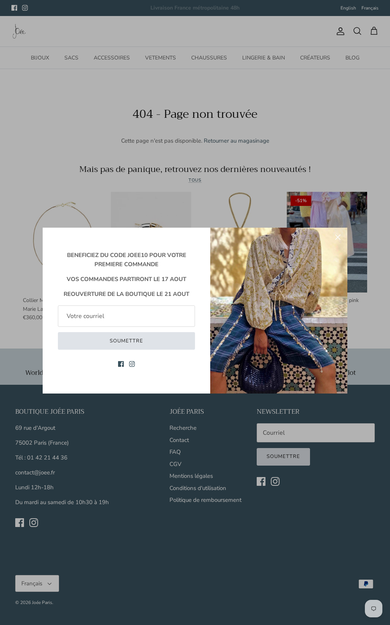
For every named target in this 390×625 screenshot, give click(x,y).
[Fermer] (337, 237)
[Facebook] (121, 364)
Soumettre (126, 340)
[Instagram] (132, 364)
